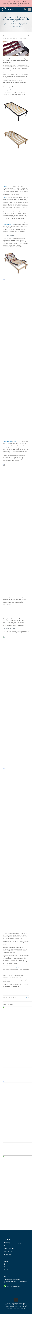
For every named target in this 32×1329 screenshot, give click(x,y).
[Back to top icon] (16, 1300)
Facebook (7, 1264)
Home (6, 23)
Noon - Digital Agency (21, 1308)
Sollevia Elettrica (15, 968)
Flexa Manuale (16, 441)
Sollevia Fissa (10, 224)
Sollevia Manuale (7, 441)
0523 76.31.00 (21, 5)
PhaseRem (14, 38)
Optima (5, 197)
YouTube (7, 1270)
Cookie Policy (12, 1306)
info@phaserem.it (9, 1254)
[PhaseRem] (8, 9)
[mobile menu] (29, 9)
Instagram (7, 1267)
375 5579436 (16, 1286)
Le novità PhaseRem (18, 23)
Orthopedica (6, 186)
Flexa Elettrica (6, 968)
